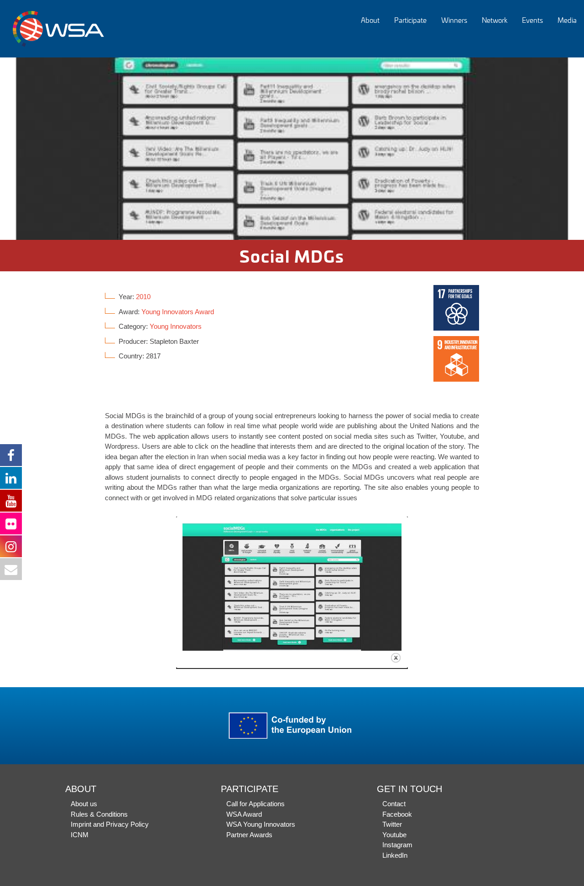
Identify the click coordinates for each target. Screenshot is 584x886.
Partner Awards (249, 835)
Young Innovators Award (177, 312)
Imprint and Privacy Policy (110, 824)
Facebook (397, 814)
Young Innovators (176, 326)
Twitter (392, 824)
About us (84, 804)
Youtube (394, 835)
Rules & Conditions (99, 814)
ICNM (80, 835)
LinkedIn (394, 855)
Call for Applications (255, 804)
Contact (394, 804)
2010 (143, 297)
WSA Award (244, 814)
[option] (292, 148)
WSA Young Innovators (260, 824)
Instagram (397, 845)
